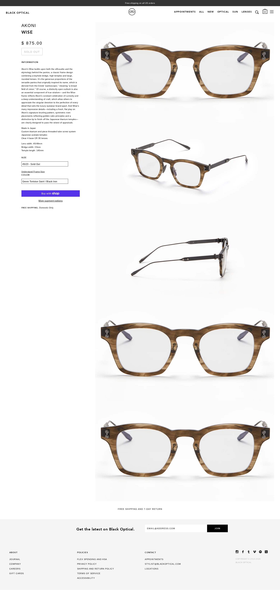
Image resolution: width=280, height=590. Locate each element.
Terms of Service (88, 573)
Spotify (262, 551)
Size (24, 157)
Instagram (239, 551)
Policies (82, 552)
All (201, 11)
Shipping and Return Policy (95, 569)
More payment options (50, 201)
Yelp (268, 551)
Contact (150, 552)
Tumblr (250, 551)
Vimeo (256, 551)
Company (15, 564)
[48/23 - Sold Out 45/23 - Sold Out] (50, 166)
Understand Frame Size (33, 172)
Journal (14, 559)
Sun (235, 11)
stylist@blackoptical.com (163, 564)
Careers (14, 569)
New (211, 11)
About (13, 552)
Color (25, 175)
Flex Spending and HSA (92, 559)
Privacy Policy (87, 564)
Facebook (244, 551)
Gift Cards (16, 573)
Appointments (185, 11)
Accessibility (86, 578)
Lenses (247, 11)
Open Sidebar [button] (271, 12)
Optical (223, 11)
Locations (151, 569)
